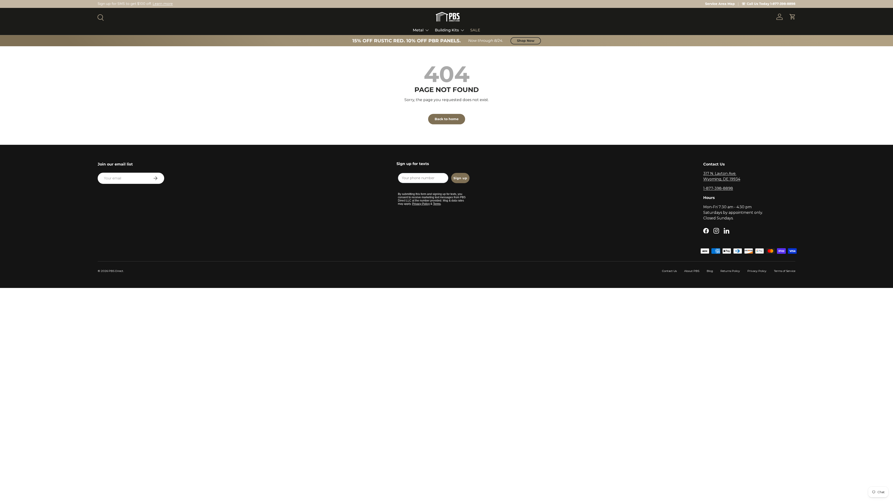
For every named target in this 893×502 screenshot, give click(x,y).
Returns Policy (730, 271)
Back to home (447, 119)
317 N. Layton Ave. (719, 173)
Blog (710, 271)
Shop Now (525, 41)
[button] (792, 17)
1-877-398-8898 (718, 188)
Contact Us (669, 271)
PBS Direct (116, 271)
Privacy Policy (756, 271)
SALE (475, 30)
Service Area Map (720, 4)
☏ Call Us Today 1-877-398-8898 (768, 4)
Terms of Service (784, 271)
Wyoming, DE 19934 (721, 179)
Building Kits (447, 30)
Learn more (163, 4)
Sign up (460, 178)
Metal (418, 30)
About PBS (691, 271)
